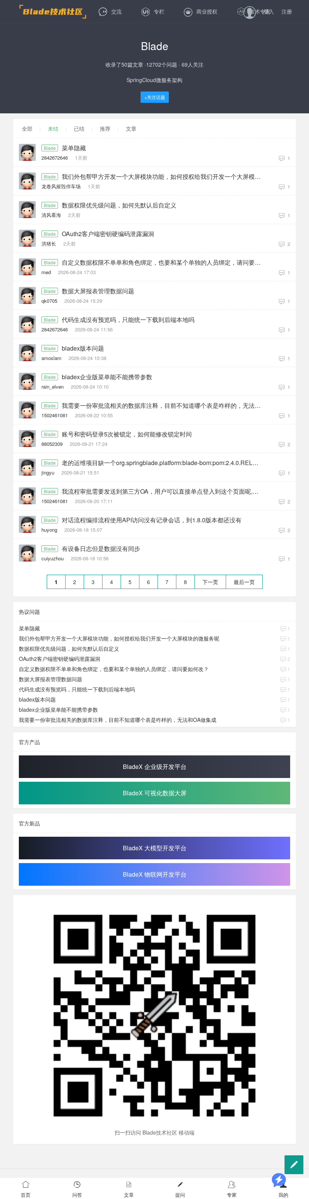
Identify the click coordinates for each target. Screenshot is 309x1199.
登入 (268, 11)
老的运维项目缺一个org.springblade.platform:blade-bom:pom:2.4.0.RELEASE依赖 (163, 463)
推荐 (105, 128)
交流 (116, 11)
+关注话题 (154, 97)
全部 (27, 128)
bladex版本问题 (83, 348)
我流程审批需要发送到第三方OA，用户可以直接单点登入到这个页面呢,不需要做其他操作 (163, 491)
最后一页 (244, 582)
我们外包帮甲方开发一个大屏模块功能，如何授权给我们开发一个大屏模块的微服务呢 (163, 176)
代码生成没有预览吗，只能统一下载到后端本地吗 (128, 320)
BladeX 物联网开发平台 (155, 874)
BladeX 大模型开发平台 (155, 848)
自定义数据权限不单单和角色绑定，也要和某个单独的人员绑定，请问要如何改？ (163, 262)
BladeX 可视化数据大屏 (155, 793)
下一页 (210, 582)
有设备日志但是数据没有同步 (101, 549)
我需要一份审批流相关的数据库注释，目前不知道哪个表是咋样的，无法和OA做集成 (163, 405)
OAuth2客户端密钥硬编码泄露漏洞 (108, 234)
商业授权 (206, 11)
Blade (50, 148)
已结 (79, 128)
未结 (53, 128)
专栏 (159, 11)
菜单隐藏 (74, 148)
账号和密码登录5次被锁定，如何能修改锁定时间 (127, 434)
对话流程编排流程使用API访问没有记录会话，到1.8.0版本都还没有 (152, 520)
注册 (286, 11)
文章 (131, 128)
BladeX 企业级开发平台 (155, 766)
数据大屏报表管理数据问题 (98, 291)
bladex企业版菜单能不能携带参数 (107, 377)
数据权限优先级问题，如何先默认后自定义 (119, 205)
